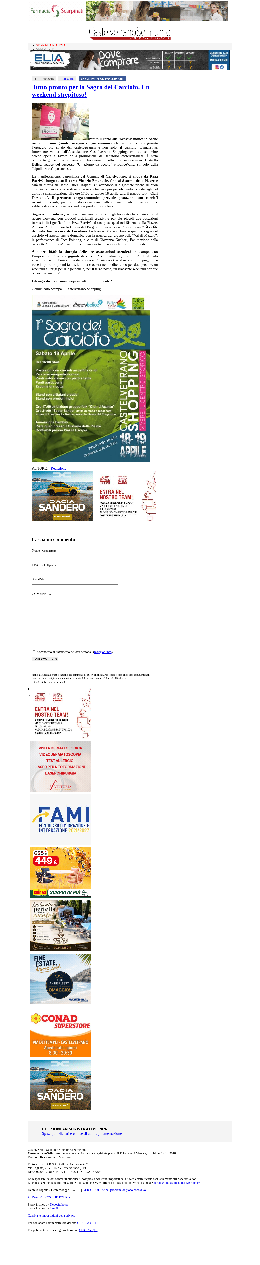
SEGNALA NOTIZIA (51, 45)
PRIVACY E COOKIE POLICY (49, 1197)
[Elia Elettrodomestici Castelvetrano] (130, 69)
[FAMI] (60, 844)
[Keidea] (60, 897)
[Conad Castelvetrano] (60, 1056)
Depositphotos (59, 1204)
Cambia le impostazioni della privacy (51, 1215)
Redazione (67, 78)
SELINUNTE (45, 49)
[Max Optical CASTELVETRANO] (60, 1003)
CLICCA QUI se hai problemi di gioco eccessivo (114, 1190)
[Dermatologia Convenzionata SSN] (60, 790)
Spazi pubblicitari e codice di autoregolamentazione (82, 1133)
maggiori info (103, 652)
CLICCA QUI (86, 1223)
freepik (54, 1208)
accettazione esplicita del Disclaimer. (177, 1182)
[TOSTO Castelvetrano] (60, 950)
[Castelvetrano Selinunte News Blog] (130, 38)
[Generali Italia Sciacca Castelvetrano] (125, 520)
